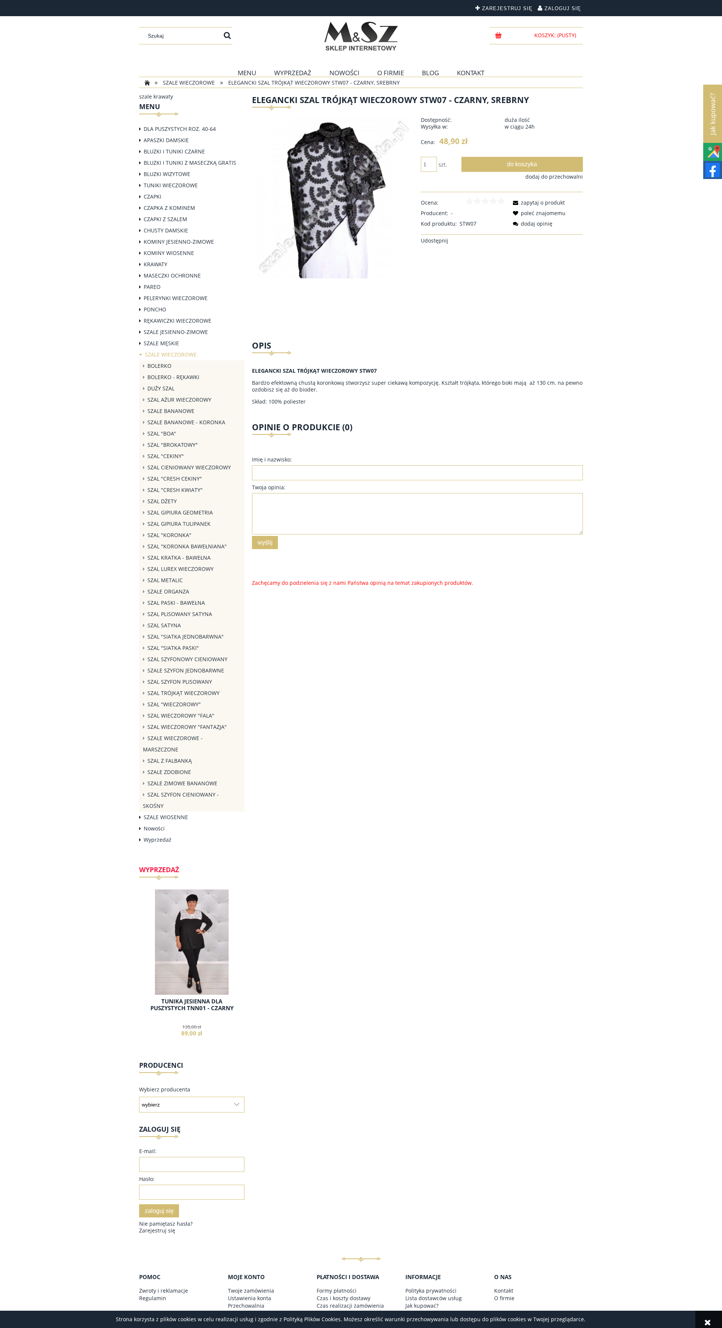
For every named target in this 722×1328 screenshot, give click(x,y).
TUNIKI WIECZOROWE (171, 185)
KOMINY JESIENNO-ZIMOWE (179, 241)
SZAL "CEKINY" (165, 456)
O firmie (504, 1298)
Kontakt (503, 1290)
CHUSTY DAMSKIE (166, 230)
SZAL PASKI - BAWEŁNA (176, 602)
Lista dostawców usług (433, 1298)
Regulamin (152, 1298)
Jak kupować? (421, 1305)
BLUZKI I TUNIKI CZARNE (174, 151)
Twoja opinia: (268, 487)
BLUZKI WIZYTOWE (167, 174)
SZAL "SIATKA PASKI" (173, 647)
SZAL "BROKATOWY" (172, 444)
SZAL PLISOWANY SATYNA (179, 614)
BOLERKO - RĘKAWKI (173, 377)
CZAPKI (152, 196)
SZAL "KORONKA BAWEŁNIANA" (187, 546)
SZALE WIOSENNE (166, 817)
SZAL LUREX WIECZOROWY (180, 568)
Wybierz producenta (164, 1089)
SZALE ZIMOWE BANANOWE (182, 783)
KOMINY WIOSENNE (169, 252)
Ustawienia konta (249, 1298)
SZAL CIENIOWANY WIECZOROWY (189, 467)
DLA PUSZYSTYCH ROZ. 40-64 (180, 128)
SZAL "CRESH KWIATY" (175, 489)
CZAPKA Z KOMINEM (169, 207)
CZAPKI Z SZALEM (165, 219)
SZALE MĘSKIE (161, 343)
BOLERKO (159, 365)
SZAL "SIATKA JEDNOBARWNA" (185, 636)
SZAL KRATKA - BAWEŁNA (179, 557)
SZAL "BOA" (161, 433)
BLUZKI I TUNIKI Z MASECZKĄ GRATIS (190, 162)
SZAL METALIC (165, 580)
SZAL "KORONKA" (169, 535)
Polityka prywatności (431, 1290)
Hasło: (147, 1178)
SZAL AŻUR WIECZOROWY (179, 399)
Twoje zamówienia (251, 1290)
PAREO (152, 286)
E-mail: (147, 1151)
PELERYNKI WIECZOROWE (176, 298)
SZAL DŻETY (162, 501)
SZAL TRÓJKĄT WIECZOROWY (183, 693)
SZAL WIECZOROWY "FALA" (180, 715)
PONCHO (155, 309)
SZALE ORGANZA (168, 591)
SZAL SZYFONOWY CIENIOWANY (187, 659)
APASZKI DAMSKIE (166, 140)
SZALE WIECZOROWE (171, 354)
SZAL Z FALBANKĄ (169, 760)
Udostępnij (434, 240)
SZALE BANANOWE (170, 410)
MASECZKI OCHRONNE (172, 275)
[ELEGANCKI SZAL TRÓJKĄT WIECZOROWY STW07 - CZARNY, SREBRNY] (333, 196)
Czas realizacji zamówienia (350, 1305)
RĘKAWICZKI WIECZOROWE (177, 320)
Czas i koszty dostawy (343, 1298)
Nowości (154, 828)
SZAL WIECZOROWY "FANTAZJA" (187, 726)
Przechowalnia (246, 1305)
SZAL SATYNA (164, 625)
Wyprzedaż (157, 839)
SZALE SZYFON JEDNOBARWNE (185, 670)
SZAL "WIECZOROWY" (174, 704)
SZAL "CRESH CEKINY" (174, 478)
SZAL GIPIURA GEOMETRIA (180, 512)
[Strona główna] (361, 36)
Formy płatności (336, 1290)
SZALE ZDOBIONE (169, 772)
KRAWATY (155, 264)
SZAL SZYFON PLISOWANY (179, 681)
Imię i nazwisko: (272, 459)
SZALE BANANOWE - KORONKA (186, 422)
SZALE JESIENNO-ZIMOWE (176, 331)
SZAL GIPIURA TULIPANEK (179, 523)
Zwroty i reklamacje (163, 1290)
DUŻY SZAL (160, 388)
